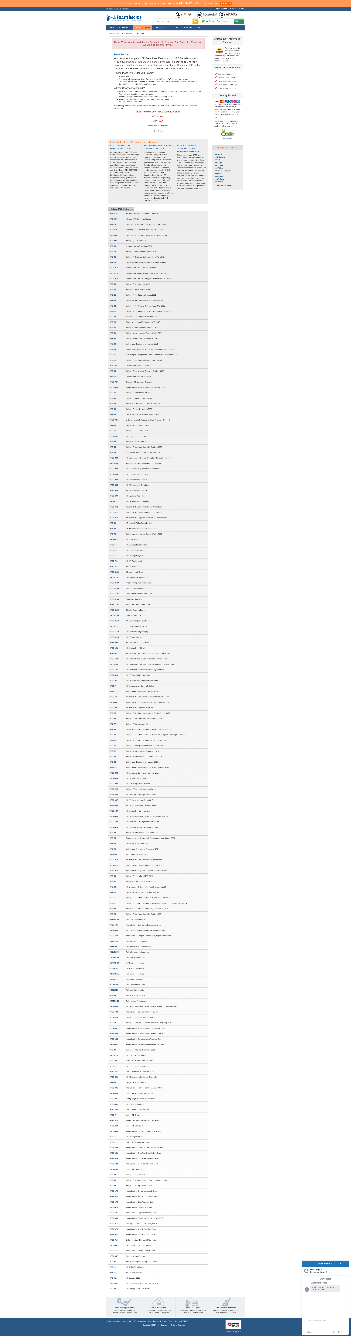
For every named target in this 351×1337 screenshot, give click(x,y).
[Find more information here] (325, 1298)
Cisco (219, 154)
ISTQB (219, 163)
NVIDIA (220, 168)
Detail (227, 61)
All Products (125, 28)
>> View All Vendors (224, 186)
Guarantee (158, 28)
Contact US (187, 28)
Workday (220, 179)
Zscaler (220, 182)
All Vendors (173, 28)
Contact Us (126, 1321)
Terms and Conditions (158, 126)
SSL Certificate (227, 138)
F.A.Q (198, 28)
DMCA (185, 1321)
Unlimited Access (142, 28)
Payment (156, 1321)
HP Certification (128, 33)
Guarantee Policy (144, 1321)
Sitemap (178, 1321)
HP (118, 33)
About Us (116, 1321)
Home (112, 28)
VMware (220, 176)
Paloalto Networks (224, 171)
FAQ (134, 1321)
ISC (218, 160)
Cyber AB (221, 157)
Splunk (219, 174)
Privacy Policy (167, 1321)
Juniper (220, 165)
